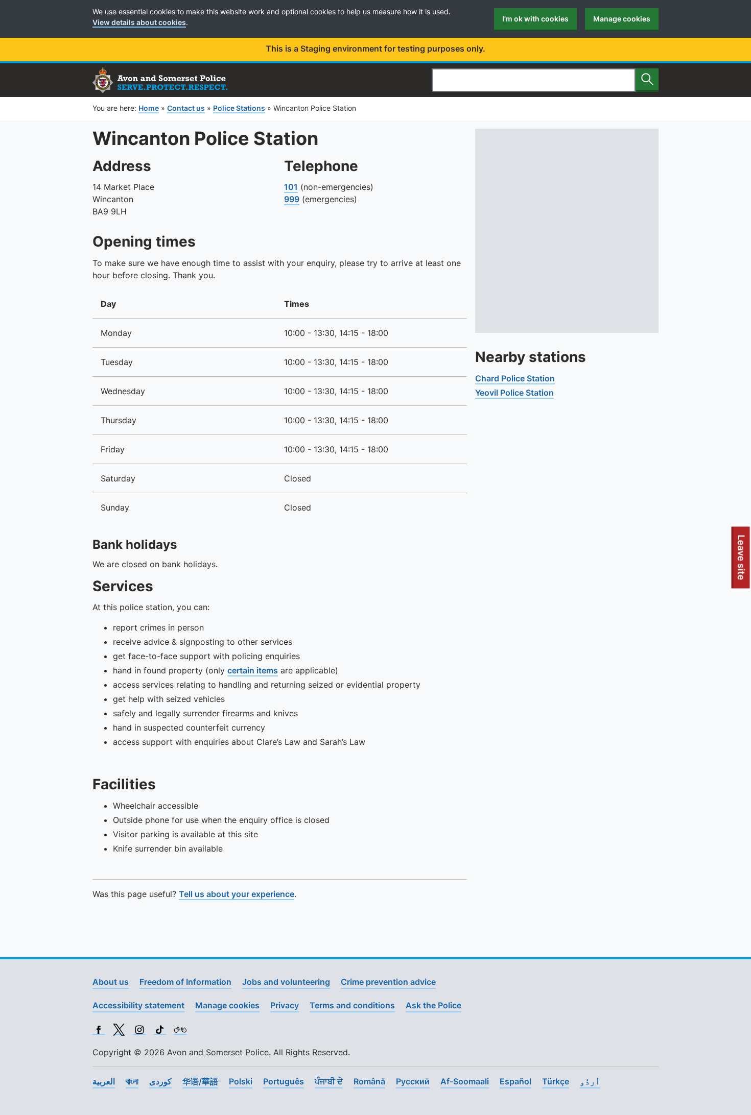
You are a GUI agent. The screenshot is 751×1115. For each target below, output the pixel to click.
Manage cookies (621, 18)
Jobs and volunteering (286, 982)
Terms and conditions (352, 1005)
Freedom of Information (185, 982)
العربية (103, 1081)
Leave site (741, 562)
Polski (240, 1081)
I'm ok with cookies (535, 18)
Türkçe (555, 1081)
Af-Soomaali (464, 1081)
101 (291, 187)
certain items (252, 670)
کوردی (160, 1081)
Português (283, 1081)
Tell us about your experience (236, 894)
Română (369, 1081)
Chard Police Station (515, 378)
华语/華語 (200, 1081)
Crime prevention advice (388, 982)
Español (515, 1081)
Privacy (284, 1005)
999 (291, 199)
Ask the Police (433, 1005)
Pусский (413, 1081)
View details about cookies (139, 22)
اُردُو (590, 1081)
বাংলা (132, 1081)
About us (110, 982)
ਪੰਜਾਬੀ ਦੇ (329, 1081)
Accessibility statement (138, 1005)
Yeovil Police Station (514, 392)
